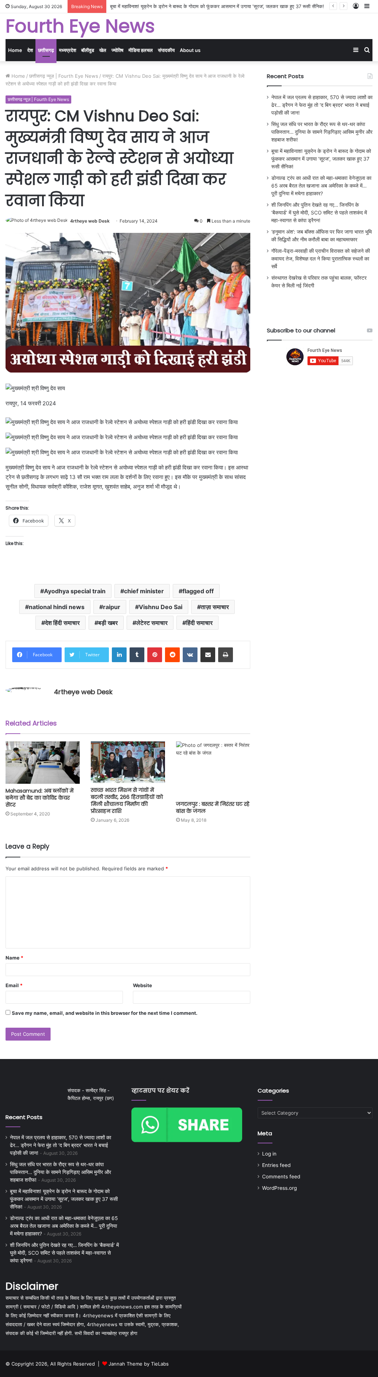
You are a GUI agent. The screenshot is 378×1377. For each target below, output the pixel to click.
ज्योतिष (117, 50)
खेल (102, 50)
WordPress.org (279, 1188)
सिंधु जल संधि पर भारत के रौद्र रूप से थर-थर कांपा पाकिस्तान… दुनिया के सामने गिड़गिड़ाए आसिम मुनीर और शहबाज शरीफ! (321, 132)
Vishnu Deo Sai (160, 607)
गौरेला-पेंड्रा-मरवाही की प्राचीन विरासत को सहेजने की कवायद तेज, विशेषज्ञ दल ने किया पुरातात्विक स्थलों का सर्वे (320, 258)
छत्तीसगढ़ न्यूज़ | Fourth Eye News (63, 76)
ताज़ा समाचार (215, 607)
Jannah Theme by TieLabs (139, 1364)
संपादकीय (166, 50)
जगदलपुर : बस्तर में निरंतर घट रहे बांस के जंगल (213, 807)
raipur (111, 607)
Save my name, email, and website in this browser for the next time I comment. (104, 1013)
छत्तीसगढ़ (46, 50)
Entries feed (276, 1165)
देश (30, 50)
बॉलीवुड (87, 50)
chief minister (144, 591)
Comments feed (281, 1176)
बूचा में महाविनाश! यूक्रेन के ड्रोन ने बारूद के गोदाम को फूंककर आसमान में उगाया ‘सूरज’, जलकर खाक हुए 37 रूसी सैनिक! (321, 158)
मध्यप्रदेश (67, 50)
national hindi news (57, 607)
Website (142, 985)
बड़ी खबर (108, 622)
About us (190, 50)
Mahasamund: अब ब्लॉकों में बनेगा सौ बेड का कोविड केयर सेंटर (39, 797)
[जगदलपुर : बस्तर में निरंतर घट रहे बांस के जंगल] (213, 769)
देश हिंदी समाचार (62, 622)
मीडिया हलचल (140, 50)
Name (14, 958)
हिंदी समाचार (199, 622)
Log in (269, 1154)
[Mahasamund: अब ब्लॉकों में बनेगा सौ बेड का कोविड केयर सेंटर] (43, 762)
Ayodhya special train (75, 591)
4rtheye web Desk (90, 221)
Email (14, 985)
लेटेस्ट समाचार (152, 622)
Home (15, 50)
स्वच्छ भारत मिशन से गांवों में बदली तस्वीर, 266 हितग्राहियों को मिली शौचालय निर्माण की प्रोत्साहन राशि (127, 800)
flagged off (198, 591)
